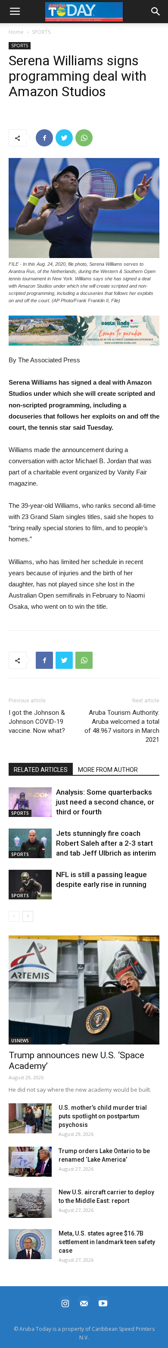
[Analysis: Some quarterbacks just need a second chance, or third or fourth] (30, 802)
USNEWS (20, 1041)
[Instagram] (65, 1302)
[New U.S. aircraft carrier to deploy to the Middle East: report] (30, 1203)
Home (16, 32)
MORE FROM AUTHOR (108, 769)
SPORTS (41, 32)
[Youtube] (102, 1302)
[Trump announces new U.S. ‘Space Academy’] (84, 989)
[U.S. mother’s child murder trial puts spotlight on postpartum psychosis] (30, 1118)
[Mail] (84, 1302)
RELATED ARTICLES (41, 769)
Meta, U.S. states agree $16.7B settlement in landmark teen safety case (107, 1242)
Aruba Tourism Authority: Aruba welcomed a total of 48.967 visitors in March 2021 (121, 726)
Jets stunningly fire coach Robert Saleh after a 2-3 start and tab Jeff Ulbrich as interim (106, 843)
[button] (84, 331)
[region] (84, 331)
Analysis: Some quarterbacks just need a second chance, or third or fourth (105, 802)
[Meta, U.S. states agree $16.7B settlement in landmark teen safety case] (30, 1244)
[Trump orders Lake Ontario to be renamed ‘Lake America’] (30, 1162)
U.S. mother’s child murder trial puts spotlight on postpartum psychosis (103, 1116)
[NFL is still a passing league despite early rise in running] (30, 884)
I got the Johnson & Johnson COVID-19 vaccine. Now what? (37, 722)
